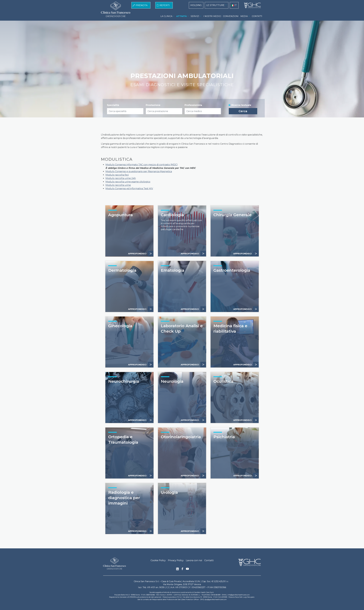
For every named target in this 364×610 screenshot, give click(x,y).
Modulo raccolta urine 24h (121, 178)
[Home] (251, 5)
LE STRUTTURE (215, 5)
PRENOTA (141, 5)
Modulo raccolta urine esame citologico (128, 181)
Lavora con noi (194, 560)
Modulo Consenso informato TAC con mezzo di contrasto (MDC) (142, 164)
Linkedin (177, 570)
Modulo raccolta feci (117, 174)
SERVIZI (195, 16)
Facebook (182, 569)
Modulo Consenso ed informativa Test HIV (129, 188)
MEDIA (244, 16)
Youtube (187, 569)
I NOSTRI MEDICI (212, 16)
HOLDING (196, 5)
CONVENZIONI (231, 16)
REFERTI (165, 5)
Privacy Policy (176, 560)
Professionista (193, 105)
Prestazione (153, 105)
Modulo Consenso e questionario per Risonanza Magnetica (139, 171)
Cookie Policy (158, 560)
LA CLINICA (166, 16)
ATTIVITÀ (181, 16)
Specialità (113, 105)
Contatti (209, 560)
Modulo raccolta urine (118, 185)
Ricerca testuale (241, 105)
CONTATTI (257, 16)
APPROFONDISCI (140, 253)
